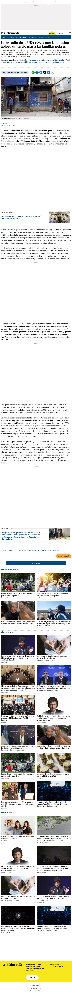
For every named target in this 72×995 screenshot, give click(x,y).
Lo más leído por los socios (10, 570)
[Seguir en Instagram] (57, 966)
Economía (11, 37)
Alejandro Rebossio (42, 628)
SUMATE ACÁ (32, 977)
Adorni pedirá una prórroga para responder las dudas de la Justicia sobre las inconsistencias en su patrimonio (17, 748)
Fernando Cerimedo (52, 1)
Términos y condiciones (36, 991)
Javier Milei (19, 1)
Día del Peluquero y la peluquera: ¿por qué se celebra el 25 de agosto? (17, 837)
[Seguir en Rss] (63, 966)
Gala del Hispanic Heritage (43, 1)
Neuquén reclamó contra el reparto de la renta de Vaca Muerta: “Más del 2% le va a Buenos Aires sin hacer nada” (52, 804)
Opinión (24, 37)
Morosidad (14, 1)
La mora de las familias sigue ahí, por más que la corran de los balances (53, 657)
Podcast (48, 37)
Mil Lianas (41, 37)
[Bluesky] (40, 72)
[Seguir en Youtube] (60, 966)
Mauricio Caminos (41, 722)
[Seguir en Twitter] (51, 966)
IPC (16, 550)
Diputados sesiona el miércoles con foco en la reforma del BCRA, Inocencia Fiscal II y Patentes (17, 718)
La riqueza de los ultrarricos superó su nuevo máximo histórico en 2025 (53, 775)
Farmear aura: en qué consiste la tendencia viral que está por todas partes (52, 595)
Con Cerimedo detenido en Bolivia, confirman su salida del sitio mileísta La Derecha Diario (18, 623)
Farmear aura (66, 1)
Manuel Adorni (60, 1)
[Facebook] (37, 72)
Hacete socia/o (52, 33)
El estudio (5, 229)
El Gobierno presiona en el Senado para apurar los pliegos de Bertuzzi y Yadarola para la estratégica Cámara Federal (53, 688)
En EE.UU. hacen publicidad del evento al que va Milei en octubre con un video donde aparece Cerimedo (53, 718)
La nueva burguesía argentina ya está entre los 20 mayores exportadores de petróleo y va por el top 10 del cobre (54, 624)
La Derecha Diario (33, 1)
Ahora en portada (7, 632)
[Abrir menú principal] (70, 33)
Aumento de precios (33, 550)
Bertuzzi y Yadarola (25, 1)
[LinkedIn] (48, 72)
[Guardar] (52, 72)
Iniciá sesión (60, 33)
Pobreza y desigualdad (54, 550)
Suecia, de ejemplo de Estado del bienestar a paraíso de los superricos (17, 595)
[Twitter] (44, 72)
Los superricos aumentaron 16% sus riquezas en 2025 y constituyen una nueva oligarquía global (17, 804)
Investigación (32, 37)
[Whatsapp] (33, 72)
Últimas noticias (6, 812)
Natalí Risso (4, 808)
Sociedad (18, 37)
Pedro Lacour (5, 662)
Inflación (10, 550)
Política (4, 37)
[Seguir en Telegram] (55, 966)
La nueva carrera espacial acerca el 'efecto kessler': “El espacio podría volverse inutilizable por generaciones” (18, 928)
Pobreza (43, 550)
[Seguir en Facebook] (53, 966)
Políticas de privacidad (36, 988)
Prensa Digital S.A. (36, 985)
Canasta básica (22, 550)
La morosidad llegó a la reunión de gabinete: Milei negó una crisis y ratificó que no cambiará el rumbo (17, 658)
